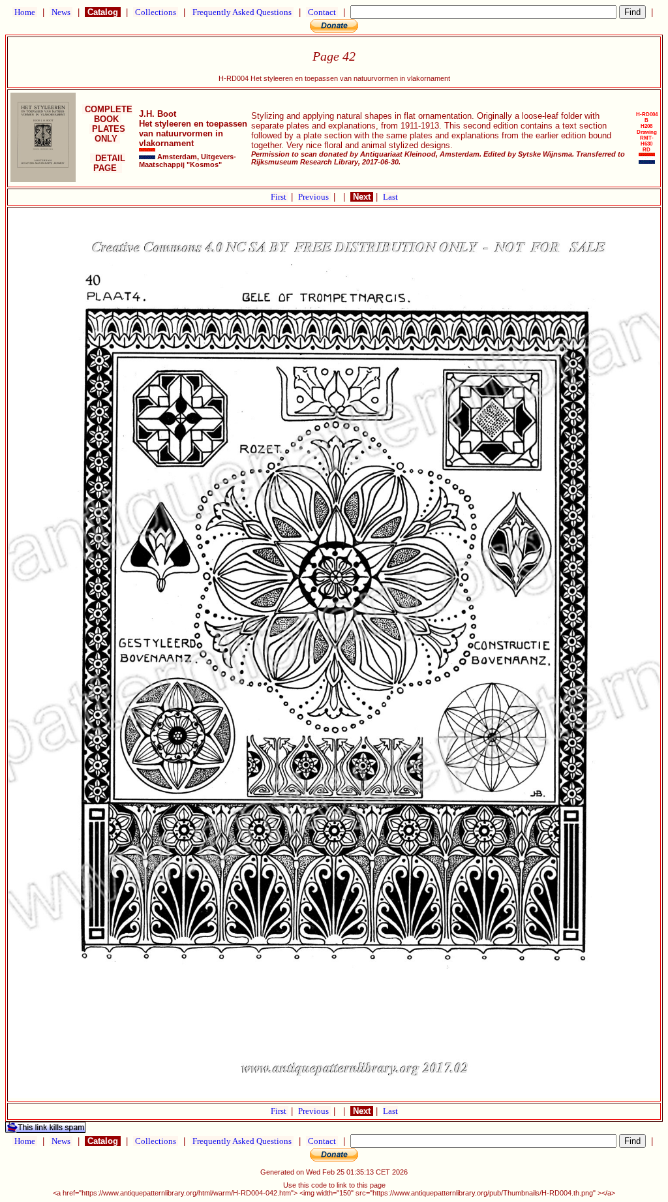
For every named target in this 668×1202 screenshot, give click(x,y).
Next (361, 197)
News (61, 12)
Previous (314, 197)
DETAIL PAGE (107, 163)
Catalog (103, 12)
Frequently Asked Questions (242, 12)
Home (24, 12)
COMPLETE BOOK (107, 114)
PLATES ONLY (107, 134)
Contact (322, 12)
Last (390, 197)
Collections (155, 12)
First (279, 197)
